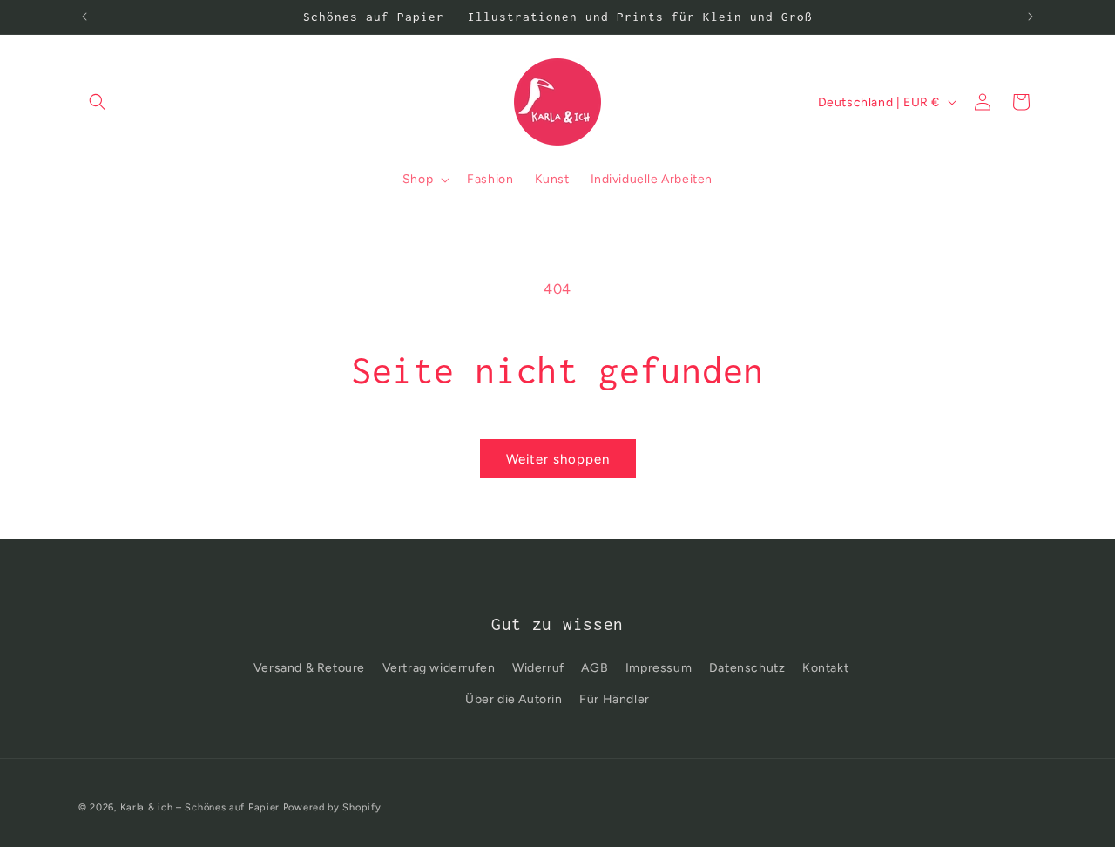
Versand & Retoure (309, 668)
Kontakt (825, 668)
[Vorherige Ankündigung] (84, 16)
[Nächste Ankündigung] (1030, 16)
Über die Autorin (514, 699)
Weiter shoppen (558, 459)
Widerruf (538, 668)
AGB (594, 668)
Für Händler (614, 699)
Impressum (658, 668)
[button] (97, 102)
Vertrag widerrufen (439, 668)
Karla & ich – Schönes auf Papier (200, 807)
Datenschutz (747, 668)
